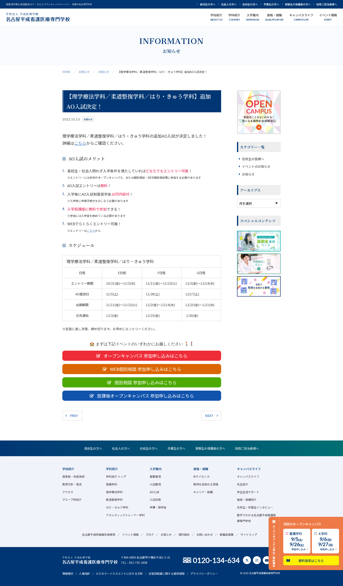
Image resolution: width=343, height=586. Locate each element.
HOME (66, 72)
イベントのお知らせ (256, 166)
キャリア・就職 (203, 492)
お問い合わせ (204, 535)
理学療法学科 (114, 492)
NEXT (209, 415)
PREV (74, 415)
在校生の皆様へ (253, 158)
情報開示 (67, 573)
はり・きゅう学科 (117, 507)
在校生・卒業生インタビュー (255, 507)
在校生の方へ (250, 4)
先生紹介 (242, 484)
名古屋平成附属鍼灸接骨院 (98, 535)
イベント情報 (130, 535)
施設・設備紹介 (246, 500)
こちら (80, 143)
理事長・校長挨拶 (73, 476)
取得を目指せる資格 (205, 484)
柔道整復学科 (114, 500)
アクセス (67, 492)
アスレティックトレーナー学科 (125, 515)
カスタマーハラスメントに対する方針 (119, 573)
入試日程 (155, 500)
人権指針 (84, 573)
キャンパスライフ (248, 476)
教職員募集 (227, 535)
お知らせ (84, 72)
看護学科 (111, 484)
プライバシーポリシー (204, 573)
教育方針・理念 (72, 484)
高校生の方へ (207, 4)
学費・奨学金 (158, 507)
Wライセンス (201, 476)
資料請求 (184, 535)
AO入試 (154, 492)
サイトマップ (248, 535)
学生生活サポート (248, 492)
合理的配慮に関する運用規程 (166, 573)
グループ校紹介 (72, 500)
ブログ (149, 535)
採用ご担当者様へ (326, 4)
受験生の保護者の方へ (298, 4)
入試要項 (155, 484)
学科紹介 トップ (116, 476)
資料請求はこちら (311, 560)
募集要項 (155, 476)
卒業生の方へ (271, 4)
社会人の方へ (229, 4)
